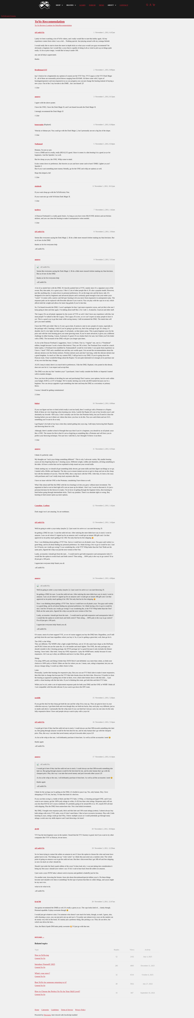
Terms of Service (67, 1010)
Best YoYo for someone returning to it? (51, 982)
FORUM (92, 5)
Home (37, 1010)
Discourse (47, 1015)
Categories (45, 1010)
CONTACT (124, 5)
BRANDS (69, 5)
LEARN (82, 5)
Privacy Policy (80, 1010)
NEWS (101, 5)
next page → (39, 937)
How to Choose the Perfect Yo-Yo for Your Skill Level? (57, 991)
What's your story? (42, 973)
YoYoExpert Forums (8, 16)
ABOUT (111, 5)
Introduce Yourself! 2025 (45, 964)
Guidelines (55, 1010)
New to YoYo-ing (42, 955)
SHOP (58, 5)
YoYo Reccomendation (50, 21)
